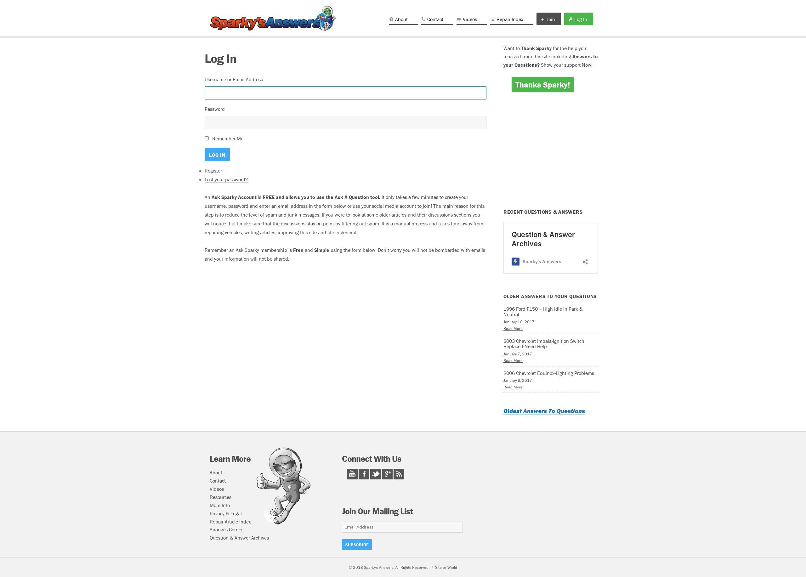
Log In (580, 19)
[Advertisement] (346, 319)
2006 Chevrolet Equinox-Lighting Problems (548, 373)
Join (551, 19)
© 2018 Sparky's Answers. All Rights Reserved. (389, 567)
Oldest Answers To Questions (544, 411)
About (401, 19)
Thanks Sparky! (542, 85)
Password (215, 109)
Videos (470, 19)
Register (213, 170)
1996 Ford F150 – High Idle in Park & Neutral (543, 312)
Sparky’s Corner (226, 529)
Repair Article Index (230, 521)
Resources (220, 497)
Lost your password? (226, 179)
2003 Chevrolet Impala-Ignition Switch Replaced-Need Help (543, 344)
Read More (513, 328)
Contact (435, 19)
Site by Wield (446, 567)
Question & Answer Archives (239, 538)
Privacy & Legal (226, 513)
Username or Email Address (234, 79)
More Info (220, 505)
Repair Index (510, 19)
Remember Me (227, 138)
